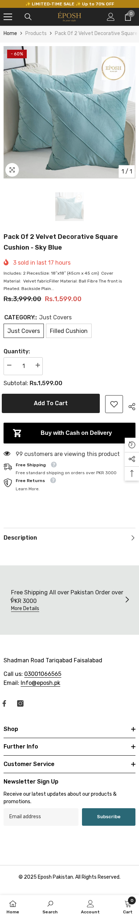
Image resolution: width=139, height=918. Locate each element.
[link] (114, 404)
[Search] (28, 17)
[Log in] (111, 17)
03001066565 (42, 674)
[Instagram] (20, 703)
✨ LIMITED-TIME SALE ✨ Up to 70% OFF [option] (69, 3)
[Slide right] (126, 600)
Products (36, 33)
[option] (69, 112)
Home (10, 33)
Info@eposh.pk (40, 682)
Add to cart (54, 403)
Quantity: (17, 351)
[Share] (129, 405)
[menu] (8, 17)
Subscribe (108, 816)
